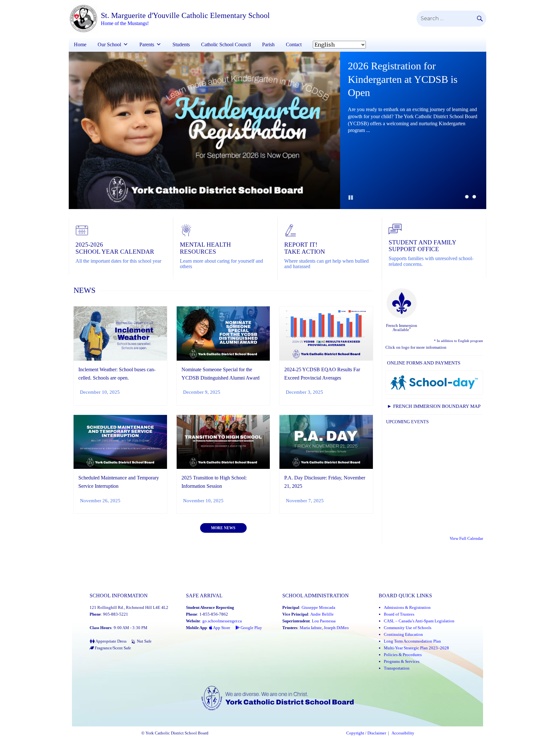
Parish (268, 44)
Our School (109, 44)
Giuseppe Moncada (318, 607)
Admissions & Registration (407, 607)
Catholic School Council (226, 44)
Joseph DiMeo (336, 627)
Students (181, 44)
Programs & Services (401, 661)
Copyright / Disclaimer (366, 733)
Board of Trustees (399, 614)
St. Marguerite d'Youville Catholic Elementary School (185, 15)
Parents (146, 44)
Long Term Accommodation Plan (412, 641)
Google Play (251, 627)
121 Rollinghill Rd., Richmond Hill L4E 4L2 (129, 607)
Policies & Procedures (403, 654)
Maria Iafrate (311, 627)
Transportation (397, 668)
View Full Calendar (466, 538)
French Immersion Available (401, 327)
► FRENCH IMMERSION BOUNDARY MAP (433, 406)
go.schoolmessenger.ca (222, 621)
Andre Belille (322, 614)
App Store (221, 627)
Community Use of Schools (407, 627)
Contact (294, 44)
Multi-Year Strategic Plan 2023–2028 (416, 647)
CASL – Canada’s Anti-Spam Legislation (419, 621)
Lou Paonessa (324, 621)
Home (80, 44)
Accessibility (403, 733)
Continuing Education (403, 634)
